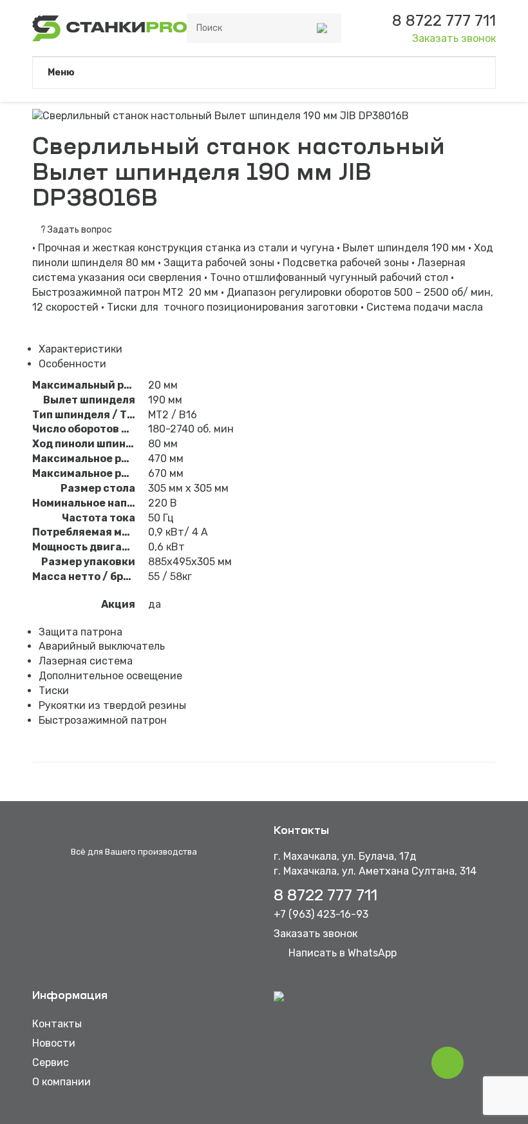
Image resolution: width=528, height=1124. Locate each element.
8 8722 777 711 (325, 895)
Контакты (57, 1024)
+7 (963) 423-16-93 (321, 914)
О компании (61, 1082)
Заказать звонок (454, 38)
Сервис (50, 1062)
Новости (53, 1043)
